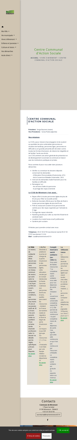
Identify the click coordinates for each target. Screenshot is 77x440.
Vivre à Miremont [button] (8, 39)
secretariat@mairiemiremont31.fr (48, 415)
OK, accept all (63, 430)
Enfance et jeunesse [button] (9, 43)
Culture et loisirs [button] (8, 47)
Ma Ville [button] (4, 31)
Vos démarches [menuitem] (7, 51)
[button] (10, 27)
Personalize (47, 436)
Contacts (48, 401)
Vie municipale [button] (7, 35)
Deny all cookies (34, 436)
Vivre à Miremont (48, 58)
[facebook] (48, 419)
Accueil (34, 58)
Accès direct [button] (6, 55)
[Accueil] (10, 12)
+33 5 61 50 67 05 (48, 412)
